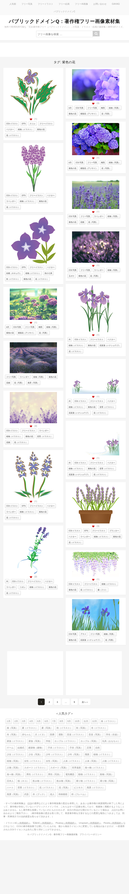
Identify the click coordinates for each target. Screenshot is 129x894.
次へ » (85, 701)
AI (7, 581)
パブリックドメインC (64, 11)
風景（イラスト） (95, 787)
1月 (8, 721)
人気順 (12, 3)
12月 (94, 721)
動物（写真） (106, 774)
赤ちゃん (26, 734)
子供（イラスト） (56, 748)
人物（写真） (13, 767)
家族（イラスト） (16, 741)
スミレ (32, 123)
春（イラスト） (108, 721)
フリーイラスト (45, 3)
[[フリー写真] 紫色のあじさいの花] (95, 154)
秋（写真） (81, 728)
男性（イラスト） (35, 774)
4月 (31, 721)
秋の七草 (48, 273)
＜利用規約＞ (24, 822)
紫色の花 (41, 129)
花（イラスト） (13, 135)
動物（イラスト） (87, 774)
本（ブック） (39, 794)
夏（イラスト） (29, 728)
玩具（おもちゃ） (111, 741)
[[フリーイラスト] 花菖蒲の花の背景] (95, 393)
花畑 (8, 382)
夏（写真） (47, 728)
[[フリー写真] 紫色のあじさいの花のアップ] (95, 99)
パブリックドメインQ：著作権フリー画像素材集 (64, 21)
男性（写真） (54, 774)
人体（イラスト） (72, 761)
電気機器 (69, 774)
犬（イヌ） (40, 734)
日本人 (10, 781)
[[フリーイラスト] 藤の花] (95, 575)
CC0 (30, 803)
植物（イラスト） (25, 129)
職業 (87, 754)
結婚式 (21, 748)
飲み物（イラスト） (43, 781)
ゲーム (10, 748)
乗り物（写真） (107, 781)
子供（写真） (76, 748)
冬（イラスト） (99, 728)
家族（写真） (35, 741)
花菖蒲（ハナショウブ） (110, 345)
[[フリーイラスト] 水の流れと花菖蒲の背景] (95, 454)
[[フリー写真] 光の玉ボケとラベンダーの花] (95, 262)
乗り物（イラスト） (86, 781)
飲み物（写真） (64, 781)
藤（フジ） (102, 589)
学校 (48, 741)
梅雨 (40, 327)
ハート (10, 787)
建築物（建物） (36, 748)
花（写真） (43, 332)
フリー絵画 (64, 3)
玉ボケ (71, 276)
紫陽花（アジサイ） (26, 332)
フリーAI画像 (81, 3)
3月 (23, 721)
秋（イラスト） (13, 279)
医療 (52, 734)
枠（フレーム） (79, 794)
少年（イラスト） (55, 754)
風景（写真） (33, 382)
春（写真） (12, 728)
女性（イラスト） (33, 761)
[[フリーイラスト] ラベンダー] (33, 190)
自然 (97, 748)
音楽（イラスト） (76, 734)
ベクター (10, 129)
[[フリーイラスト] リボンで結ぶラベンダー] (33, 573)
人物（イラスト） (111, 761)
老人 (52, 794)
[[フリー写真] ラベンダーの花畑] (95, 208)
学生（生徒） (112, 734)
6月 (7, 327)
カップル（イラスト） (65, 741)
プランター (114, 530)
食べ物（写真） (14, 774)
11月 (86, 721)
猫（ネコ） (23, 781)
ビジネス (78, 787)
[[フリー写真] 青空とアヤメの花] (95, 629)
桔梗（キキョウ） (13, 273)
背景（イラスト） (44, 436)
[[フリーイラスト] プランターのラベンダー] (95, 522)
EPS (24, 123)
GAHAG (116, 3)
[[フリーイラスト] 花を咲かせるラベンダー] (33, 497)
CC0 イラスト (12, 123)
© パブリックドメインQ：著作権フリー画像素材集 (53, 834)
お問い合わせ (100, 3)
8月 (61, 721)
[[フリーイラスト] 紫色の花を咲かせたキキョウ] (33, 262)
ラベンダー (11, 201)
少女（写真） (35, 754)
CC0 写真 (17, 327)
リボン (22, 587)
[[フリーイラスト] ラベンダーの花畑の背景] (33, 422)
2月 (16, 721)
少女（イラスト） (16, 754)
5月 (39, 721)
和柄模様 (63, 794)
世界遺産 (76, 767)
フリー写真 (26, 3)
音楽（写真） (95, 734)
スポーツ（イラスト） (35, 767)
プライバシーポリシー (91, 834)
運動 (61, 734)
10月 (77, 721)
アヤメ (83, 634)
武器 (26, 794)
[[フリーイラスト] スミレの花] (33, 115)
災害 (89, 748)
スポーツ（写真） (59, 767)
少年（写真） (74, 754)
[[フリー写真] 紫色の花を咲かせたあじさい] (33, 319)
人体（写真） (91, 761)
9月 (69, 721)
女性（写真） (52, 761)
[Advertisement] (64, 50)
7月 (54, 721)
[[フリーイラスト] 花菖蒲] (95, 331)
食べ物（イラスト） (95, 767)
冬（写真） (12, 734)
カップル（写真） (89, 741)
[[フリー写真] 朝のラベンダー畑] (33, 372)
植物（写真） (52, 327)
